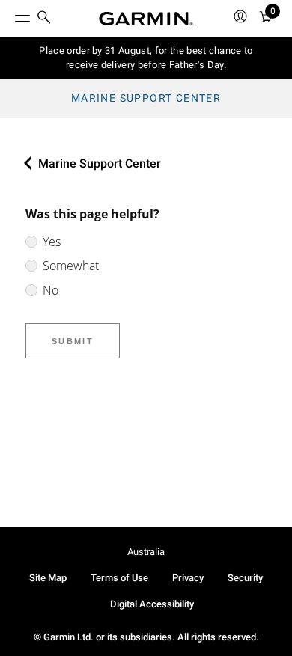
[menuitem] (44, 19)
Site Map (48, 577)
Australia (146, 551)
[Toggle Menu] (9, 15)
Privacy (188, 577)
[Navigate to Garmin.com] (146, 18)
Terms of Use (119, 577)
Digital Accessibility (152, 604)
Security (245, 577)
